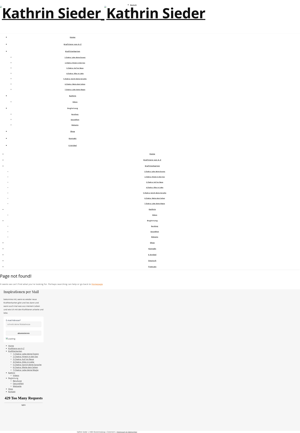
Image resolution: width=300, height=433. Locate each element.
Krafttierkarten (72, 51)
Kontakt (73, 138)
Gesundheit (75, 120)
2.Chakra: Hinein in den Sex (75, 63)
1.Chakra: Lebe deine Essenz (75, 57)
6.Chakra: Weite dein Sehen (75, 84)
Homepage (97, 284)
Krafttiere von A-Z (73, 44)
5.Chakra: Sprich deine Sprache (75, 79)
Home (72, 37)
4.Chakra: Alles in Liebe (75, 74)
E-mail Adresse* (13, 320)
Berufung (74, 114)
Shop (72, 131)
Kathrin (72, 96)
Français (133, 11)
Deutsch (133, 5)
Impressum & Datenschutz (127, 432)
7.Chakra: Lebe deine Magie (75, 90)
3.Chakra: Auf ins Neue (75, 68)
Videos (75, 102)
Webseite (74, 125)
